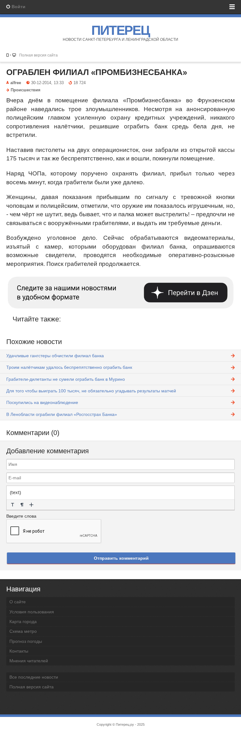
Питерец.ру (125, 724)
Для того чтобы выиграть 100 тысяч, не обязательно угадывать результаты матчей (91, 390)
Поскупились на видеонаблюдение (42, 402)
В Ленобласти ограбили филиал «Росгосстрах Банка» (61, 414)
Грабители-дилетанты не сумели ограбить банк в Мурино (65, 379)
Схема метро (23, 631)
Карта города (23, 621)
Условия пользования (31, 611)
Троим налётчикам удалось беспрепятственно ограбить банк (69, 367)
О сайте (17, 601)
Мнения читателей (28, 660)
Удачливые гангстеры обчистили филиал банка (55, 355)
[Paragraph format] (22, 504)
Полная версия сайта (38, 55)
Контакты (18, 651)
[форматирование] (12, 504)
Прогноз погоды (25, 641)
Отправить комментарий (121, 558)
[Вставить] (31, 504)
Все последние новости (33, 677)
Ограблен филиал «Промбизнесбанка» (96, 72)
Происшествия (25, 90)
